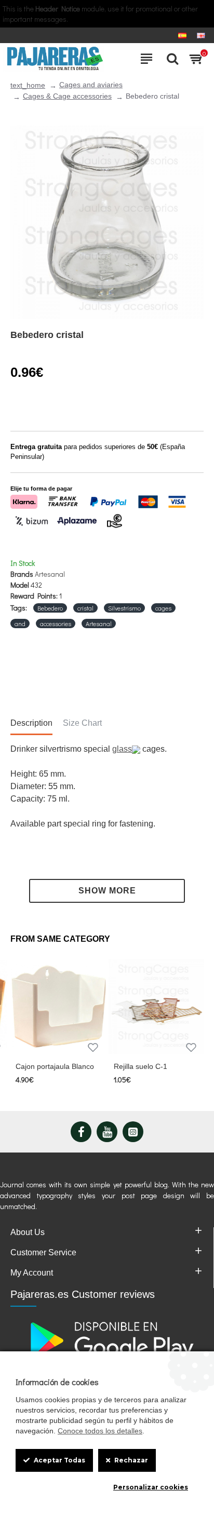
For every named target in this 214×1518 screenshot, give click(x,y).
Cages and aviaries (91, 84)
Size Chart (82, 723)
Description (31, 723)
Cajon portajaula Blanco (55, 1066)
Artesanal (50, 574)
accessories (55, 623)
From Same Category (60, 938)
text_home (27, 85)
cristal (85, 608)
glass (122, 748)
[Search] (169, 58)
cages (163, 608)
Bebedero (50, 608)
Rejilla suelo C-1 (140, 1066)
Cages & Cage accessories (67, 96)
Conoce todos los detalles (100, 1431)
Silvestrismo (124, 608)
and (20, 623)
